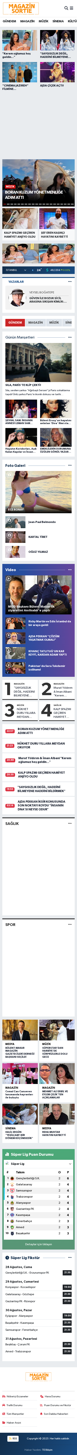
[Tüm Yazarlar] (70, 281)
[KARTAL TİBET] (15, 537)
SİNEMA (58, 21)
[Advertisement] (38, 124)
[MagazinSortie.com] (21, 8)
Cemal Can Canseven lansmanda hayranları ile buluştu (19, 1094)
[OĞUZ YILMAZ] (15, 551)
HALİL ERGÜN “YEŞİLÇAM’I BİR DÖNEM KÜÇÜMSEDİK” (19, 1135)
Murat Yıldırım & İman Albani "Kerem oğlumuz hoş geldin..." (63, 691)
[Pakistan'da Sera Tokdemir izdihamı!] (15, 667)
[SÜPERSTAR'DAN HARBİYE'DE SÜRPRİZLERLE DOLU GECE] (57, 1030)
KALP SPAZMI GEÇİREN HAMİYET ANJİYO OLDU (62, 713)
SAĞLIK (57, 705)
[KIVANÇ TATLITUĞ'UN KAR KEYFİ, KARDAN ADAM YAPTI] (15, 653)
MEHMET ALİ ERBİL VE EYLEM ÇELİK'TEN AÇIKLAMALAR (55, 1094)
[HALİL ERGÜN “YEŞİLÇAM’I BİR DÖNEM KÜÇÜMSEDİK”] (20, 1114)
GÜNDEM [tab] (15, 322)
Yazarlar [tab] (16, 281)
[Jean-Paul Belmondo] (15, 522)
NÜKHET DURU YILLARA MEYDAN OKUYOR (26, 713)
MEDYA (9, 1044)
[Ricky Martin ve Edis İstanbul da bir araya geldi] (15, 623)
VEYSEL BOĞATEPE (41, 292)
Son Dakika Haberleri (56, 1414)
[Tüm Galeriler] (70, 465)
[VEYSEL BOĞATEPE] (17, 297)
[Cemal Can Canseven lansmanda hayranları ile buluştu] (20, 1073)
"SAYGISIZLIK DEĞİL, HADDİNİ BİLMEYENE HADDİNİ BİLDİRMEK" (24, 691)
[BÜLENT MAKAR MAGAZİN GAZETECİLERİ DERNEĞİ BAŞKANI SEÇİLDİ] (20, 1030)
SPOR (10, 925)
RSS (14, 1438)
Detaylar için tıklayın (38, 1244)
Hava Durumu (52, 1396)
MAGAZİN (27, 21)
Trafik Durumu (14, 1405)
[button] (71, 252)
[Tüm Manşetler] (70, 337)
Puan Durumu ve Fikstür (57, 1405)
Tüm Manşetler (15, 1414)
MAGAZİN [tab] (35, 322)
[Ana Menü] (71, 8)
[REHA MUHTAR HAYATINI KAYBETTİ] (57, 1114)
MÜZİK (43, 21)
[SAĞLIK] (70, 823)
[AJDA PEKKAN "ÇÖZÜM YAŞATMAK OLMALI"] (15, 638)
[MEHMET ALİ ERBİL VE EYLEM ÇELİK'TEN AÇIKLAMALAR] (57, 1073)
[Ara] (66, 8)
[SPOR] (70, 924)
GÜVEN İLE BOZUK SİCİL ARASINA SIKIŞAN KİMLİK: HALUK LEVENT (46, 300)
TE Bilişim (47, 1450)
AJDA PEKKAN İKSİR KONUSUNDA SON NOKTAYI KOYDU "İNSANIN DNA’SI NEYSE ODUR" (41, 805)
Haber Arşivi (14, 1422)
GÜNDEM (9, 21)
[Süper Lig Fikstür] (70, 1257)
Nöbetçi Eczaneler (17, 1396)
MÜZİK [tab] (54, 322)
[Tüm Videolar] (70, 569)
